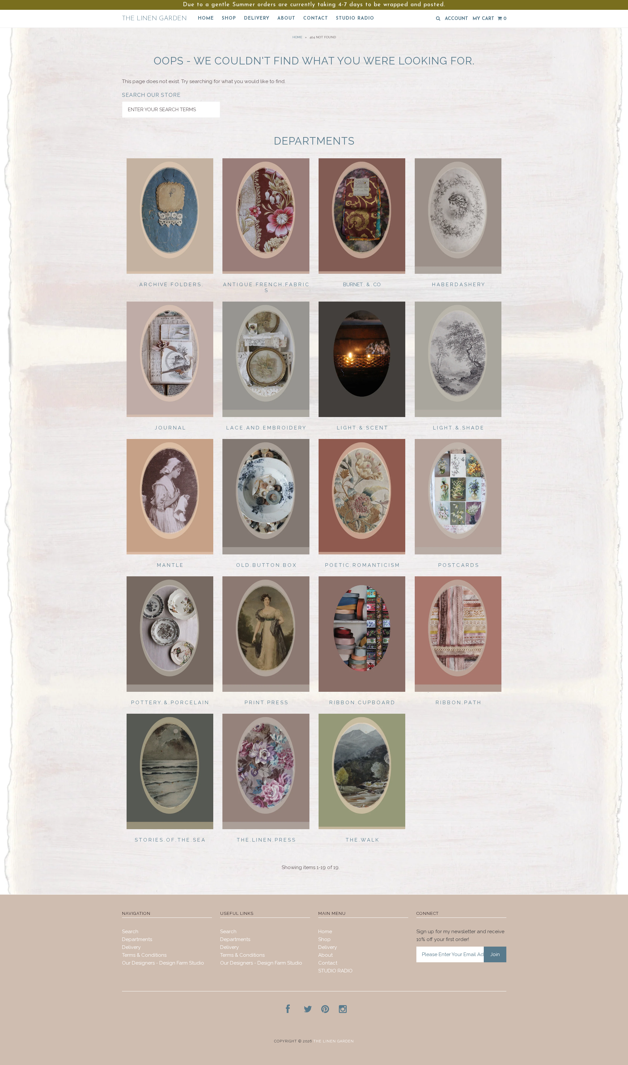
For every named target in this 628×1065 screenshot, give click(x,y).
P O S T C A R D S (458, 565)
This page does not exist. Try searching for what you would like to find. (204, 81)
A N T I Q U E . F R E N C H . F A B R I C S (266, 287)
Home (206, 18)
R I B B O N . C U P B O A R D (361, 703)
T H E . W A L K (362, 840)
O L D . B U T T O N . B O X (266, 565)
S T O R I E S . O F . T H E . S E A (170, 840)
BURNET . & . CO (362, 285)
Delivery (257, 18)
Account (456, 18)
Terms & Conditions (144, 955)
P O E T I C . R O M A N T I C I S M (362, 565)
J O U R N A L (170, 428)
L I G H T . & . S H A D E (458, 428)
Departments (137, 939)
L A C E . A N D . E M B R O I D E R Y (265, 428)
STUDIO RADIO (355, 18)
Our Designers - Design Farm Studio (163, 963)
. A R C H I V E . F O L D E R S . (170, 285)
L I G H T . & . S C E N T (362, 428)
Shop (229, 18)
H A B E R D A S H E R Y (458, 285)
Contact (315, 18)
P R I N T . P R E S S (266, 703)
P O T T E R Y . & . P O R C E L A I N (169, 703)
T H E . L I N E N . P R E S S (266, 840)
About (286, 18)
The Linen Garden (154, 18)
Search (130, 931)
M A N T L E (170, 565)
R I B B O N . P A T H (458, 703)
